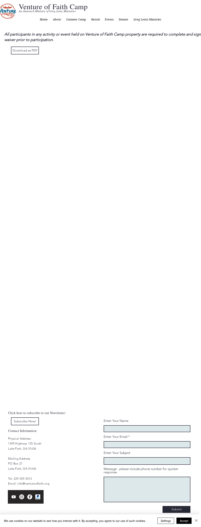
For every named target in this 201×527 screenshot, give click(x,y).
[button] (56, 19)
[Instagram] (21, 496)
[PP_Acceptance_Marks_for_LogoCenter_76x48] (37, 496)
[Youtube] (13, 496)
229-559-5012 (23, 478)
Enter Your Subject (117, 453)
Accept (184, 521)
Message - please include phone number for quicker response (141, 470)
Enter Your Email (116, 436)
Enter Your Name (116, 421)
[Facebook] (29, 496)
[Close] (196, 521)
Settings (166, 521)
